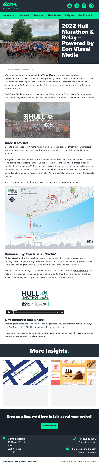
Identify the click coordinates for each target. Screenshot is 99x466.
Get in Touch (49, 425)
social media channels (46, 332)
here (41, 182)
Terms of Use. (8, 461)
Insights (69, 15)
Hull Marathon (81, 270)
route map (66, 182)
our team (82, 332)
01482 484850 (88, 438)
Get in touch (85, 15)
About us (9, 15)
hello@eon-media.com (84, 449)
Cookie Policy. (32, 461)
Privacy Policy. (20, 461)
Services (38, 15)
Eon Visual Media (46, 75)
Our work (24, 15)
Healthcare (54, 15)
